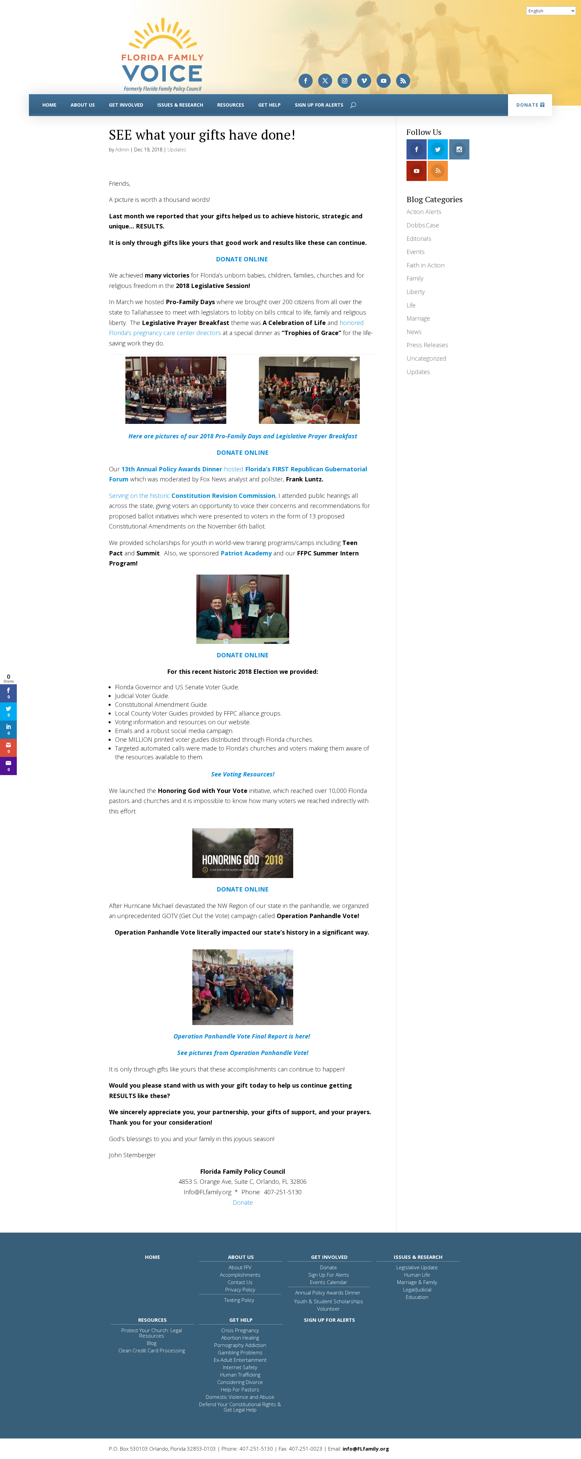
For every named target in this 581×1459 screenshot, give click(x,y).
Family (414, 278)
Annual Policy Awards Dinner (327, 1292)
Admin (122, 149)
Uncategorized (426, 358)
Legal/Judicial (417, 1289)
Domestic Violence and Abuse (240, 1396)
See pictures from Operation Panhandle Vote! (242, 1053)
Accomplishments (240, 1274)
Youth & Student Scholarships (328, 1301)
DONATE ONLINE (243, 452)
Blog (151, 1343)
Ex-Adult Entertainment (240, 1359)
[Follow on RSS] (403, 81)
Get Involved (126, 105)
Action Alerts (423, 212)
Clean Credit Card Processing (151, 1350)
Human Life (417, 1274)
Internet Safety (240, 1367)
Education (417, 1296)
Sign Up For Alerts (319, 105)
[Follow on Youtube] (384, 81)
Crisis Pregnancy (240, 1330)
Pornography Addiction (240, 1345)
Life (411, 305)
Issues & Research (180, 105)
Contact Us (240, 1282)
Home (49, 105)
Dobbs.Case (422, 225)
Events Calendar (328, 1282)
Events (415, 252)
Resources (230, 105)
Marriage (418, 318)
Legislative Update (417, 1267)
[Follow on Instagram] (345, 81)
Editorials (418, 238)
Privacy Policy (240, 1289)
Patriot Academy (246, 553)
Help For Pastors (240, 1389)
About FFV (240, 1267)
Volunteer (328, 1308)
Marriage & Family (417, 1282)
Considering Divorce (240, 1382)
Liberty (415, 292)
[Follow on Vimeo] (364, 81)
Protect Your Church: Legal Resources (151, 1333)
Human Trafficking (240, 1374)
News (414, 332)
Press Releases (427, 345)
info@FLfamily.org (366, 1448)
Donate (527, 105)
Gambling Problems (240, 1352)
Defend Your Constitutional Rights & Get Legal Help (240, 1407)
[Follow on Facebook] (306, 81)
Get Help (269, 105)
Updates (176, 149)
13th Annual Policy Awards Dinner (171, 469)
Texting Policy (239, 1300)
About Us (83, 105)
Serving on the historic (192, 495)
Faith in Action (425, 265)
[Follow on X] (325, 81)
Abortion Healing (240, 1337)
